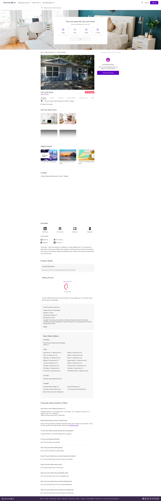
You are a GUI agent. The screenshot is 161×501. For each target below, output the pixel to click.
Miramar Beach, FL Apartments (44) (77, 360)
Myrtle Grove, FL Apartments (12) (52, 352)
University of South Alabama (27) (52, 389)
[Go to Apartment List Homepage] (9, 2)
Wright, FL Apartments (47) (74, 363)
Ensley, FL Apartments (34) (74, 352)
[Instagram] (156, 499)
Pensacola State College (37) (51, 386)
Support (59, 498)
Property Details (71, 98)
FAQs (92, 98)
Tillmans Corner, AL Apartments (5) (76, 365)
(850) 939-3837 (45, 94)
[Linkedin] (146, 499)
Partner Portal (98, 498)
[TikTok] (158, 499)
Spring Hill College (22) (73, 386)
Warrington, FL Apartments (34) (51, 358)
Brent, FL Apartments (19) (50, 355)
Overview (43, 98)
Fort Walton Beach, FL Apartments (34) (77, 371)
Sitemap (78, 498)
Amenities (60, 98)
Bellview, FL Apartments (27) (51, 360)
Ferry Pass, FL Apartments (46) (51, 371)
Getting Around (83, 98)
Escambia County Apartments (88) (52, 378)
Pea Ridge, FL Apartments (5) (51, 368)
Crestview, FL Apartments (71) (75, 368)
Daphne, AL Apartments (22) (75, 355)
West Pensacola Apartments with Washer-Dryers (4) (54, 343)
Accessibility (89, 498)
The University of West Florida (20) (76, 389)
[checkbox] (63, 30)
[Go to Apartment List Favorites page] (142, 3)
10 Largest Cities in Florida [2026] (48, 161)
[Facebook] (148, 499)
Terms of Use (72, 498)
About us (42, 498)
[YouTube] (153, 499)
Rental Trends (53, 498)
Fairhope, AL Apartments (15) (51, 365)
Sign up (154, 3)
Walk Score (66, 281)
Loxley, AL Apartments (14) (50, 363)
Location (52, 98)
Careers (47, 498)
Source (45, 326)
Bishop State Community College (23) (53, 392)
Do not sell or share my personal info (110, 498)
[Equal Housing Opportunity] (143, 499)
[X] (151, 499)
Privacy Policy (65, 498)
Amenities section (74, 425)
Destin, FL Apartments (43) (74, 358)
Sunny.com (83, 498)
